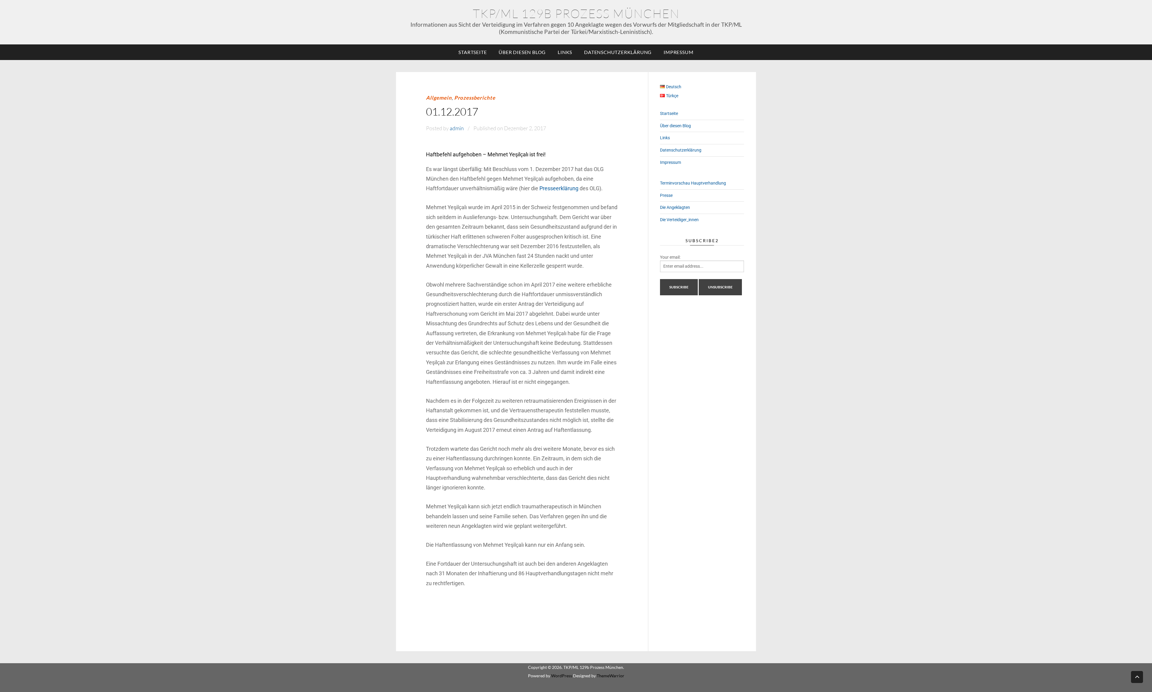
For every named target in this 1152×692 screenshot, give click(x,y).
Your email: (670, 257)
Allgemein (439, 98)
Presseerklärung (558, 188)
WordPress (561, 675)
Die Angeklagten (675, 207)
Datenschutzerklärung (618, 52)
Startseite (472, 52)
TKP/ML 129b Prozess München (576, 13)
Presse (666, 195)
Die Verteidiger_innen (679, 219)
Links (565, 52)
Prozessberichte (474, 98)
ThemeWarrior (610, 675)
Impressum (678, 52)
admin (457, 128)
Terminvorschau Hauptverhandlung (693, 183)
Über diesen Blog (522, 52)
